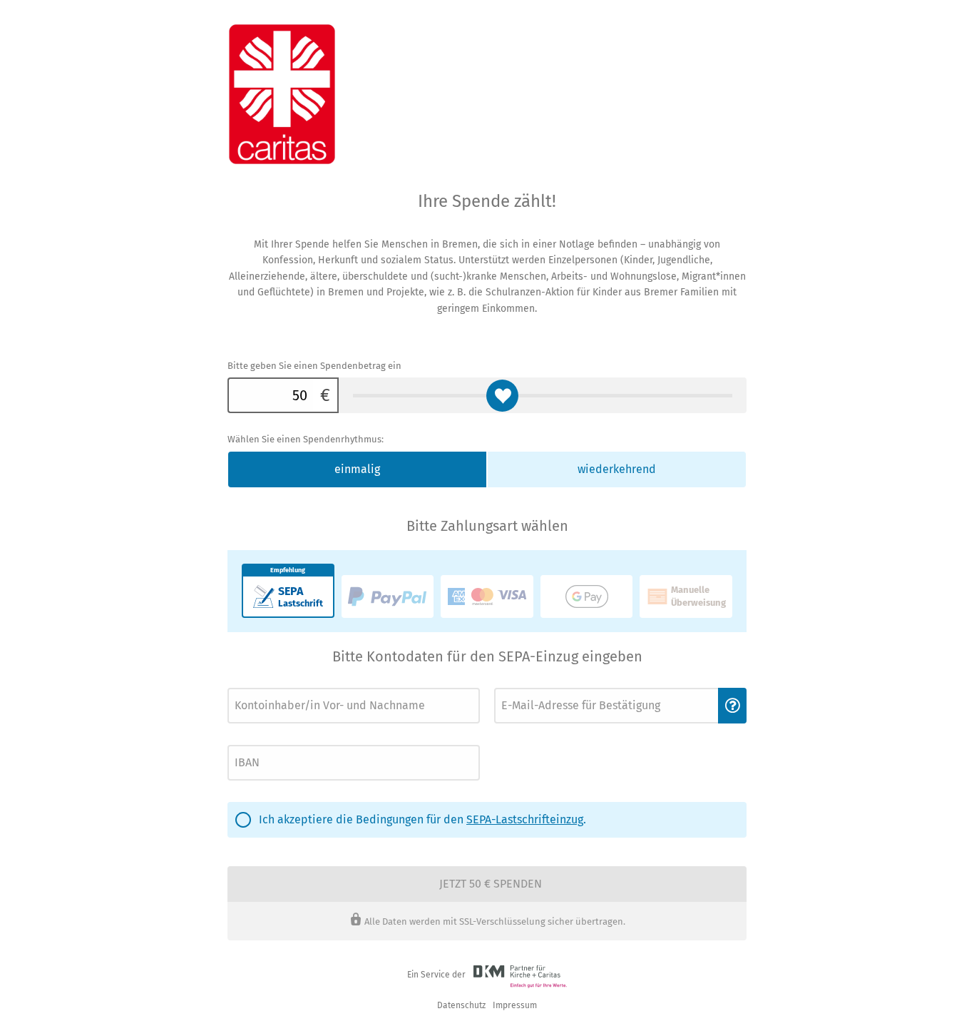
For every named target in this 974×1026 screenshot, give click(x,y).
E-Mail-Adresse (520, 684)
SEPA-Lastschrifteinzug (524, 819)
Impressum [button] (515, 1005)
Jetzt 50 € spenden (490, 883)
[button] (732, 705)
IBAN (236, 741)
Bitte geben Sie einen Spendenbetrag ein (314, 365)
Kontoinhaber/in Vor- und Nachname (291, 684)
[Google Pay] (586, 596)
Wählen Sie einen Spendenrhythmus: (305, 439)
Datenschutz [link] (461, 1005)
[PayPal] (388, 596)
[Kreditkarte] (487, 596)
